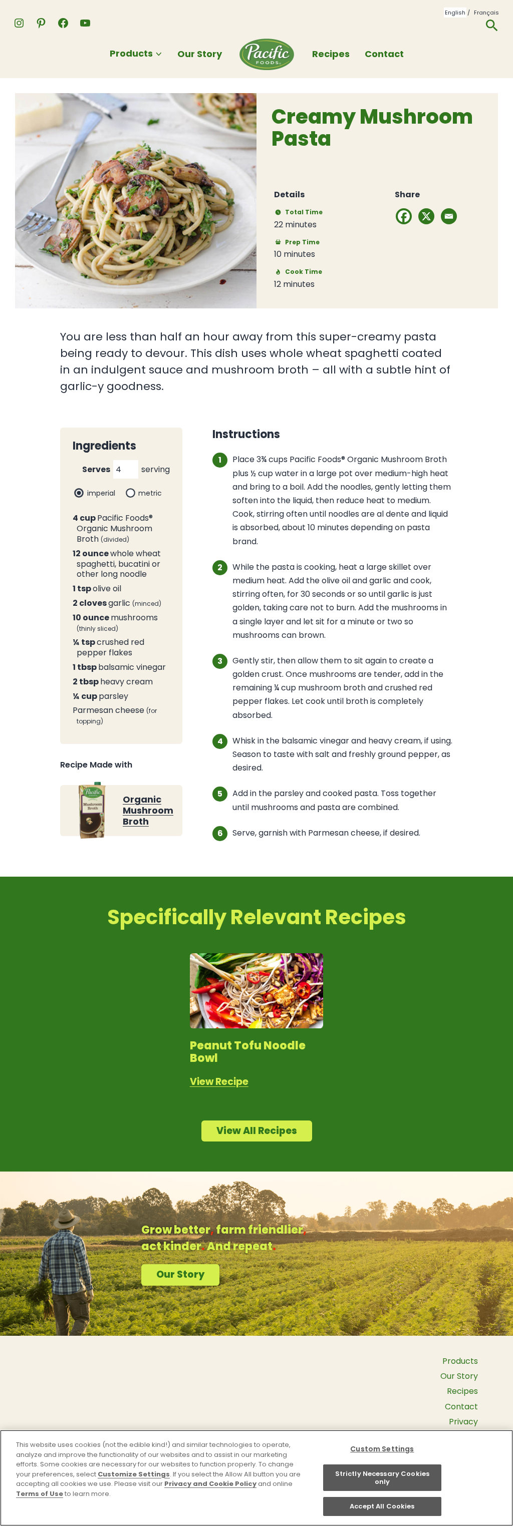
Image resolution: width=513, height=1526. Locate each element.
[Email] (449, 216)
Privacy (463, 1421)
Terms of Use (39, 1493)
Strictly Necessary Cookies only (382, 1477)
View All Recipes (256, 1130)
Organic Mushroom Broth (148, 810)
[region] (256, 1478)
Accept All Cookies (382, 1506)
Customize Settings (134, 1474)
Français (486, 13)
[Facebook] (404, 216)
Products (131, 53)
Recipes (331, 54)
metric (150, 493)
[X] (426, 216)
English (455, 13)
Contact (384, 54)
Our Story (199, 54)
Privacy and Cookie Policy (210, 1483)
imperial (101, 493)
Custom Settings (382, 1449)
